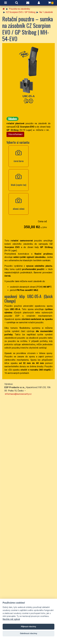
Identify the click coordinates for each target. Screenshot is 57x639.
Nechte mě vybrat (11, 619)
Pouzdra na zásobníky (19, 9)
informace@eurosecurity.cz (18, 394)
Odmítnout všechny (28, 633)
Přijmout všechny (28, 626)
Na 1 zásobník (46, 12)
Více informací (15, 134)
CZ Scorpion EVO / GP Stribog (20, 12)
